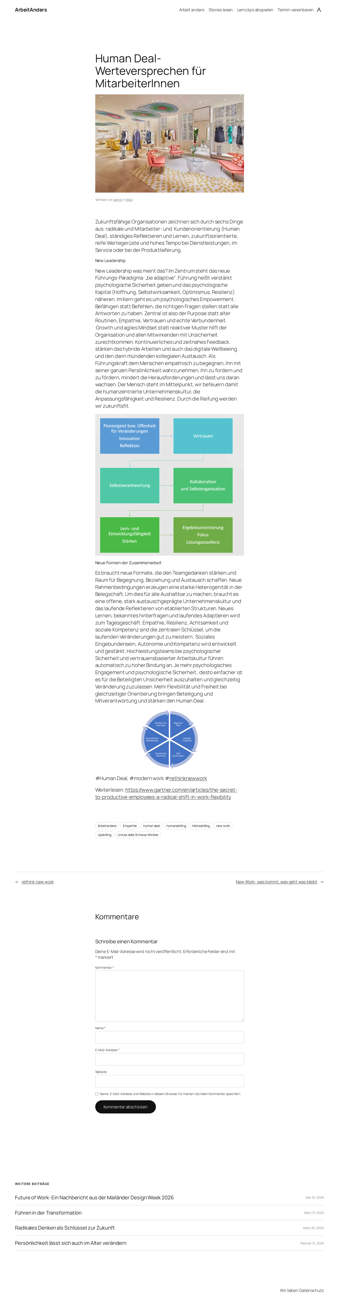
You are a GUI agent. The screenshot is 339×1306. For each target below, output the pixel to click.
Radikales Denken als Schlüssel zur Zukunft (65, 1228)
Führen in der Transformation (48, 1213)
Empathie (130, 825)
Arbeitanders (107, 825)
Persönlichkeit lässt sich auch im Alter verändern (70, 1243)
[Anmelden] (319, 10)
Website (101, 1072)
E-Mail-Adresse (107, 1050)
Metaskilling (201, 825)
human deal (151, 825)
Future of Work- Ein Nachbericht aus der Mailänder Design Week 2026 (94, 1197)
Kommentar (104, 967)
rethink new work (38, 881)
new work (223, 825)
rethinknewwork (188, 778)
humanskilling (176, 825)
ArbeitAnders (31, 9)
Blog (129, 199)
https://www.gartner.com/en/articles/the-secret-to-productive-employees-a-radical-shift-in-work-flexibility (166, 793)
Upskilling (104, 834)
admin (117, 199)
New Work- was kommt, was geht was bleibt (276, 881)
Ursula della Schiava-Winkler (138, 834)
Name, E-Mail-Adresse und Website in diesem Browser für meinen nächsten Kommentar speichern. (170, 1094)
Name (100, 1028)
